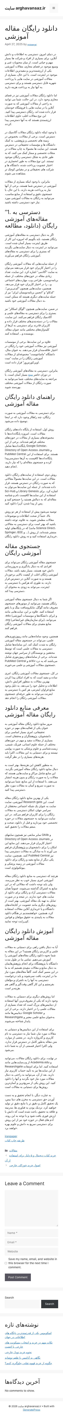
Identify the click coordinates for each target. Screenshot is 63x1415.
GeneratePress (31, 1409)
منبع (30, 374)
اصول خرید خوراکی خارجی (24, 1165)
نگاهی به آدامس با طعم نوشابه (22, 1357)
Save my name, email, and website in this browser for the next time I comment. (32, 1263)
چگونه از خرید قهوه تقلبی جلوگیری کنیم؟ (28, 1363)
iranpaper (11, 1136)
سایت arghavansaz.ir (25, 8)
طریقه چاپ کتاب (15, 1140)
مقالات (13, 1150)
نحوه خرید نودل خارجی (18, 1352)
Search (9, 1297)
